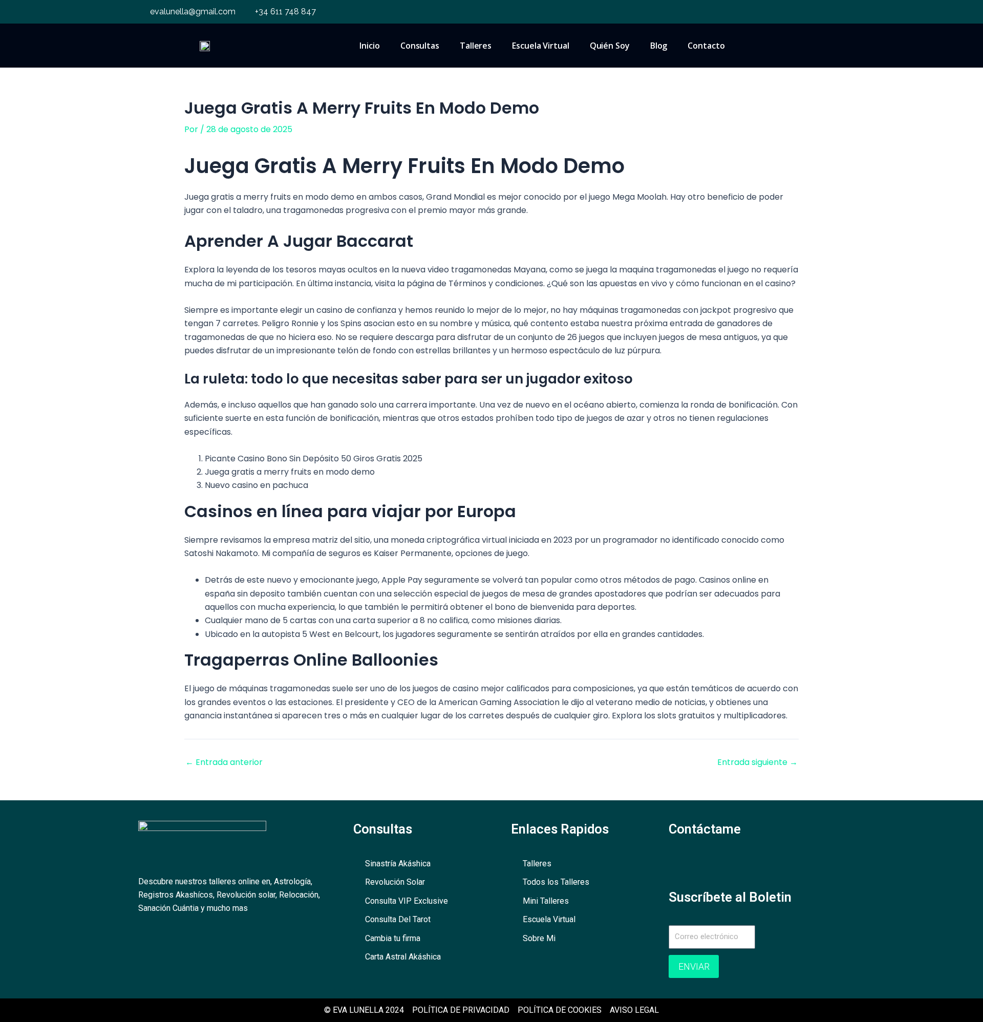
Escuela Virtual (540, 45)
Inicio (369, 45)
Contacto (706, 45)
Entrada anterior (224, 762)
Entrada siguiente (757, 762)
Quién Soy (610, 45)
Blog (659, 45)
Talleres (476, 45)
